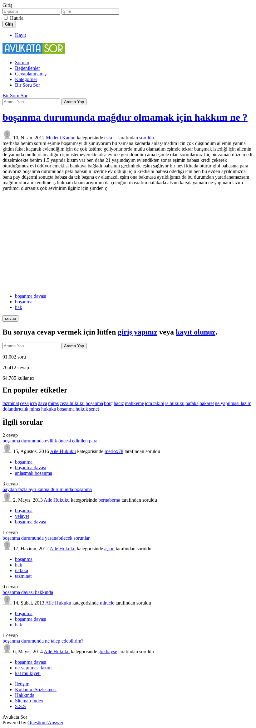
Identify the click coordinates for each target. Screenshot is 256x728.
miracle (107, 602)
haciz (119, 403)
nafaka (192, 403)
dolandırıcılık (15, 409)
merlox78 (114, 451)
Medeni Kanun (61, 137)
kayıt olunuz (195, 332)
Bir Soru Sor (27, 85)
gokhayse (107, 651)
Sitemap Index (29, 700)
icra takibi (154, 403)
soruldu (146, 137)
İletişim (22, 684)
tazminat (10, 403)
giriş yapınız (137, 332)
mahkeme (134, 403)
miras (53, 403)
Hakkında (24, 695)
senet (94, 409)
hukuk (82, 409)
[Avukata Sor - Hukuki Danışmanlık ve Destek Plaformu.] (33, 52)
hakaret (206, 403)
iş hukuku (175, 403)
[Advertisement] (128, 242)
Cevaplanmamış (31, 73)
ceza (24, 403)
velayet (22, 516)
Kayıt (20, 35)
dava (42, 403)
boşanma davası (30, 296)
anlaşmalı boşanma (33, 473)
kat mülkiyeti (28, 673)
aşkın (109, 548)
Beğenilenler (27, 68)
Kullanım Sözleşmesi (36, 689)
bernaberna (109, 500)
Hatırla (16, 18)
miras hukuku (42, 409)
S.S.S (20, 706)
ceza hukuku (72, 403)
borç (108, 403)
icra (33, 403)
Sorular (22, 62)
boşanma (23, 301)
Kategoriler (26, 79)
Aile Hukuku (63, 451)
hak (18, 307)
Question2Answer (45, 722)
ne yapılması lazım (233, 403)
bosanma (66, 409)
